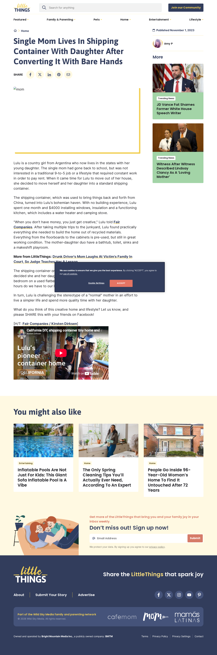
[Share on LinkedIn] (49, 74)
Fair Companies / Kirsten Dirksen (50, 324)
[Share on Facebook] (30, 74)
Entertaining (26, 463)
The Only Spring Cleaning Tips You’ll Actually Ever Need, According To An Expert (107, 477)
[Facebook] (159, 595)
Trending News (166, 98)
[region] (110, 277)
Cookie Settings (96, 283)
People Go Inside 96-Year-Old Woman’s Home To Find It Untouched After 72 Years (169, 480)
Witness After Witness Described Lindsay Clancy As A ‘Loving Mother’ (176, 170)
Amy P (168, 44)
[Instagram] (179, 595)
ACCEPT (121, 283)
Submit (195, 538)
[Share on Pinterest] (59, 74)
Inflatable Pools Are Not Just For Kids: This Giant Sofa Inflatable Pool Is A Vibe (42, 477)
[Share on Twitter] (40, 74)
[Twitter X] (169, 595)
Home (25, 31)
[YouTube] (189, 595)
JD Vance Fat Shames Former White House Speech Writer (176, 108)
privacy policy (157, 546)
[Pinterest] (199, 595)
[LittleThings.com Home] (22, 8)
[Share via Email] (68, 74)
